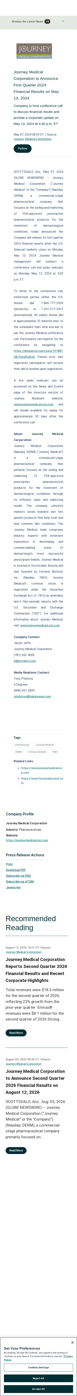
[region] (38, 1366)
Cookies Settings (38, 1367)
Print (9, 864)
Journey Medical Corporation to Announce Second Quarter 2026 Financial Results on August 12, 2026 (35, 1082)
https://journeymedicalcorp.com (27, 840)
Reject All (38, 1378)
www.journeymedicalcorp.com (33, 404)
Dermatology (22, 744)
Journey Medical (45, 744)
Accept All (38, 1389)
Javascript (13, 887)
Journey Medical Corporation (32, 139)
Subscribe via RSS (18, 876)
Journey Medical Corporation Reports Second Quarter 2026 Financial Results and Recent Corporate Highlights (36, 970)
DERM (18, 751)
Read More (16, 1032)
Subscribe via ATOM (20, 881)
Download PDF (16, 870)
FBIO (55, 751)
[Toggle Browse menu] (63, 21)
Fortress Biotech (37, 751)
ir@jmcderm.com (25, 661)
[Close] (72, 1342)
